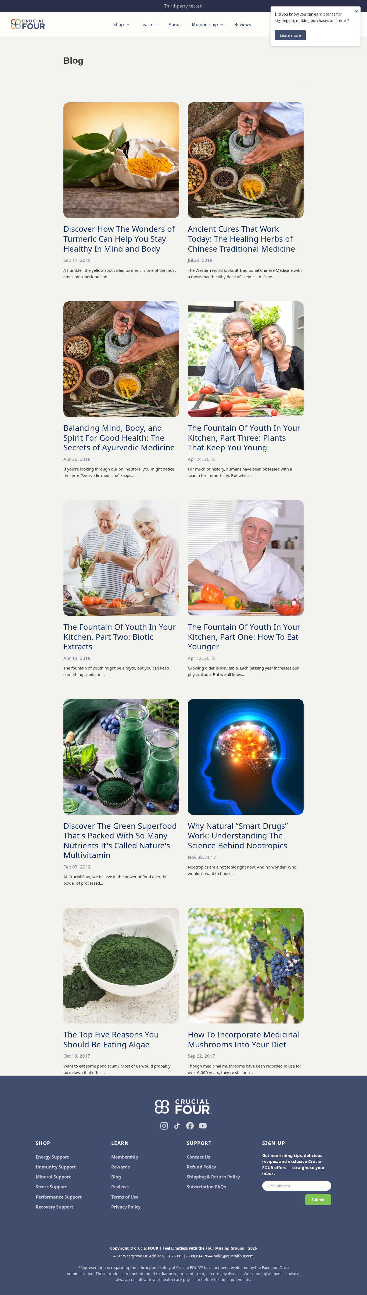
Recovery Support (54, 1207)
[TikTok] (177, 1126)
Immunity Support (56, 1167)
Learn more (290, 35)
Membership (124, 1157)
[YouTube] (203, 1126)
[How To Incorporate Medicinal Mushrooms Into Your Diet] (246, 965)
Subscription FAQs (206, 1187)
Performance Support (59, 1197)
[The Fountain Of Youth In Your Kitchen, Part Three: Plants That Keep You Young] (246, 359)
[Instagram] (164, 1126)
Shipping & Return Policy (213, 1177)
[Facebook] (190, 1126)
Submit (318, 1199)
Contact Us (198, 1157)
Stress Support (51, 1187)
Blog (116, 1177)
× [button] (356, 11)
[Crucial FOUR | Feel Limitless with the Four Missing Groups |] (28, 24)
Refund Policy (201, 1167)
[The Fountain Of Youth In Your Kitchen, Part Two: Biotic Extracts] (121, 558)
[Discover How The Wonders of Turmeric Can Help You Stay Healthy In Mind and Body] (121, 160)
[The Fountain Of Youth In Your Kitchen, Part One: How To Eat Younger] (246, 558)
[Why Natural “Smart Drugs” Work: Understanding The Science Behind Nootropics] (246, 757)
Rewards (120, 1167)
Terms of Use (124, 1197)
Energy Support (52, 1157)
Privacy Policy (126, 1207)
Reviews (120, 1187)
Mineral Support (53, 1177)
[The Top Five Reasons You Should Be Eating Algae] (121, 965)
